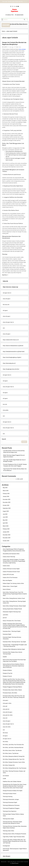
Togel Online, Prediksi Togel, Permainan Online (14, 836)
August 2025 (6, 511)
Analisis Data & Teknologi (9, 556)
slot (4, 328)
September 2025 (6, 508)
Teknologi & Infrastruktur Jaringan (11, 799)
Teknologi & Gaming (7, 796)
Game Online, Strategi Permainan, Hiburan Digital (14, 606)
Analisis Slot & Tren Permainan (10, 577)
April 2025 (5, 523)
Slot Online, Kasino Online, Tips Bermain (12, 750)
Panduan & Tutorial (7, 676)
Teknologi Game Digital (8, 818)
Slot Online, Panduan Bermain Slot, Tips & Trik (13, 759)
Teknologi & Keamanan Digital (10, 802)
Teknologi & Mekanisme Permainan (11, 805)
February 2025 (6, 529)
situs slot (5, 718)
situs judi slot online (7, 715)
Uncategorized (6, 845)
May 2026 (5, 487)
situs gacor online (7, 703)
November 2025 (6, 502)
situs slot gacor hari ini (8, 322)
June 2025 (5, 517)
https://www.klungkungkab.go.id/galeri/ (12, 357)
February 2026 (6, 493)
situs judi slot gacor (7, 712)
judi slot (5, 617)
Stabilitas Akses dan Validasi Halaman (12, 781)
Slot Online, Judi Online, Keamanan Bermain (13, 747)
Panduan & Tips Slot (7, 673)
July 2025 (5, 514)
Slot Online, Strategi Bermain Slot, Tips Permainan (14, 768)
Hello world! (20, 479)
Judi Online (5, 614)
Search (4, 439)
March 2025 (5, 526)
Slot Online (5, 741)
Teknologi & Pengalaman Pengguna (11, 808)
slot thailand (6, 775)
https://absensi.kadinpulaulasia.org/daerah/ (13, 345)
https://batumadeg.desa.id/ (9, 363)
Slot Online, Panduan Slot (9, 765)
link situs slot (6, 304)
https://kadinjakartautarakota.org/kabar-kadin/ (14, 351)
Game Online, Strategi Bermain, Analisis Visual (14, 598)
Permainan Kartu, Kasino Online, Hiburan (12, 690)
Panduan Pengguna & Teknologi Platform (12, 687)
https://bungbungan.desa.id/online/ (11, 369)
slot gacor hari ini (7, 293)
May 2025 (5, 520)
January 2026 (6, 496)
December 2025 (6, 499)
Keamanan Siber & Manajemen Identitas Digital (14, 649)
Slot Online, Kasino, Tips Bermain (10, 753)
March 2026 (5, 490)
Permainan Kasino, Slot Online (10, 692)
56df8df (5, 47)
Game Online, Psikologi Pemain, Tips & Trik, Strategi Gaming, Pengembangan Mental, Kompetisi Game (15, 594)
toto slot (5, 404)
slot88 (4, 778)
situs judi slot (6, 709)
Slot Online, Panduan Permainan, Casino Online (14, 762)
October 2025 (6, 505)
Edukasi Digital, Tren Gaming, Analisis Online (13, 583)
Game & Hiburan (6, 589)
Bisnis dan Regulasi (7, 580)
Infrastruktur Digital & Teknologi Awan (12, 611)
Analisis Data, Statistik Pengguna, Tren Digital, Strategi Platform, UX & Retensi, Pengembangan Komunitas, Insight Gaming (14, 561)
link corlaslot (22, 49)
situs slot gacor (6, 298)
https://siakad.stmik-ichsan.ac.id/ (11, 339)
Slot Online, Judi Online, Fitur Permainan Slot (13, 744)
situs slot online (6, 726)
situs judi (5, 706)
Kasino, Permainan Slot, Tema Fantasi (12, 620)
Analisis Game (6, 565)
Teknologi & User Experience (9, 811)
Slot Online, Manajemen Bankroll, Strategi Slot (13, 756)
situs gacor (5, 700)
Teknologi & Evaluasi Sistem (9, 793)
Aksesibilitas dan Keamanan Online (11, 553)
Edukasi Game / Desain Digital (10, 586)
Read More (4, 275)
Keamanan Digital (7, 634)
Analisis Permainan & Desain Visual (11, 571)
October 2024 (6, 540)
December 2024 (6, 534)
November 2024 (6, 537)
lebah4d (5, 656)
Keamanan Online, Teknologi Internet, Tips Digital (14, 641)
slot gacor (5, 310)
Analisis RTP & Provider (8, 574)
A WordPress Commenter (9, 479)
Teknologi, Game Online (8, 830)
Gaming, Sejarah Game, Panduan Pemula (12, 608)
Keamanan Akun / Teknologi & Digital (11, 631)
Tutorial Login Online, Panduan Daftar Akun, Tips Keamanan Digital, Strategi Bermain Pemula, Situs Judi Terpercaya (14, 841)
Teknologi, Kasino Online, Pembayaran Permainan (14, 833)
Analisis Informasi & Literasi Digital (11, 568)
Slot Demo (5, 732)
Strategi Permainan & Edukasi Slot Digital (12, 790)
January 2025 (6, 532)
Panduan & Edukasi (7, 670)
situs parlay (5, 410)
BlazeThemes (15, 863)
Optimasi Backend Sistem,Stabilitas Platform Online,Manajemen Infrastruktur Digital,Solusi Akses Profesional (13, 666)
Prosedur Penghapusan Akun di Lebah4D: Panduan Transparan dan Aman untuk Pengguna (13, 1)
